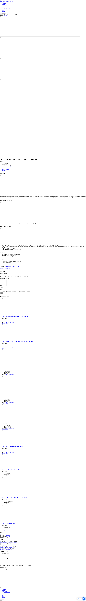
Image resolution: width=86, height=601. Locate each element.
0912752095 (8, 535)
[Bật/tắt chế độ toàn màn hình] (2, 599)
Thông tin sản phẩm (5, 168)
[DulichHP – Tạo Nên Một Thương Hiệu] (7, 0)
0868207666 (5, 15)
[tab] (44, 168)
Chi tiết (3, 323)
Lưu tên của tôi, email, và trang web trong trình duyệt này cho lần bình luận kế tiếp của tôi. (16, 291)
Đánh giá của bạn (3, 278)
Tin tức (3, 9)
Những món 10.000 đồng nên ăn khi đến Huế (7, 547)
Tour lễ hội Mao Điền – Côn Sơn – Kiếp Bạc (11, 266)
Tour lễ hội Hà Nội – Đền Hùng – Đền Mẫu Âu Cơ (12, 446)
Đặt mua (6, 323)
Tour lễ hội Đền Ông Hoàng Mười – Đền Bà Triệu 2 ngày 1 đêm (15, 316)
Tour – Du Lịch (4, 5)
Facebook (1, 268)
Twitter (4, 268)
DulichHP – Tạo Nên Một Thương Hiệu (6, 1)
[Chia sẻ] (1, 599)
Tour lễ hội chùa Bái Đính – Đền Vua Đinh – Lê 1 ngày (13, 421)
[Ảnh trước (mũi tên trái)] (0, 600)
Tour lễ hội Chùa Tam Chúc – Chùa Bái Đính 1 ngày (13, 368)
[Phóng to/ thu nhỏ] (3, 599)
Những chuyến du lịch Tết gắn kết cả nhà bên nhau (8, 542)
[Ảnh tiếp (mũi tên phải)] (1, 600)
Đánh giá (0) (4, 170)
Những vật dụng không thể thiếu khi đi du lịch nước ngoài (9, 545)
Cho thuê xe (53, 586)
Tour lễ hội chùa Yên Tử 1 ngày (8, 523)
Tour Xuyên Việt (7, 7)
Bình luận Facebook (5, 169)
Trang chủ (4, 3)
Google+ (7, 268)
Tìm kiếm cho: (2, 14)
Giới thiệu (4, 4)
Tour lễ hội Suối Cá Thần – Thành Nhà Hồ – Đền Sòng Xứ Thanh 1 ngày (17, 341)
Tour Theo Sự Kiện (7, 8)
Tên (1, 287)
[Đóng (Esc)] (0, 599)
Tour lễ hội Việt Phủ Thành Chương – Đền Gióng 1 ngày (14, 469)
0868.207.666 (8, 536)
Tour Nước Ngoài (7, 6)
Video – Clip (4, 10)
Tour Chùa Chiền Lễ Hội (8, 166)
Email (1, 289)
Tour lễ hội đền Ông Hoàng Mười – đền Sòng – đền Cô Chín (14, 497)
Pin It (9, 268)
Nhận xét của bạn (3, 285)
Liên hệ (3, 11)
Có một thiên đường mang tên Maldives (6, 549)
